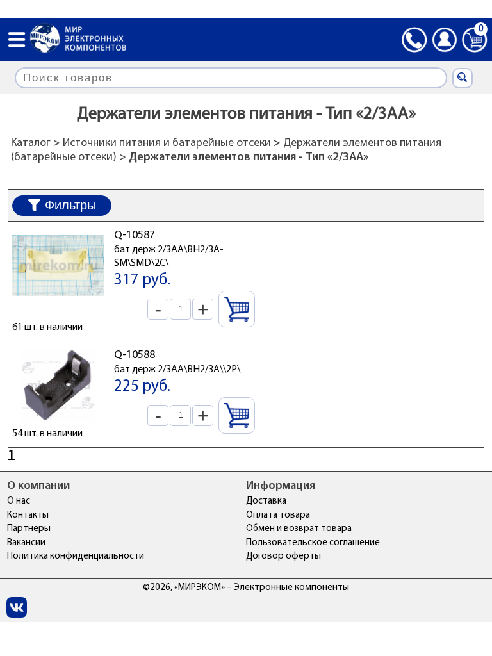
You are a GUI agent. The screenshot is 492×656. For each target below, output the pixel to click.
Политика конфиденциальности (75, 556)
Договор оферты (283, 556)
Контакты (28, 515)
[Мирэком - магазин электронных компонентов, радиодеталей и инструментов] (78, 39)
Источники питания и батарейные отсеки (167, 143)
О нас (18, 501)
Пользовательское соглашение (313, 543)
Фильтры (70, 205)
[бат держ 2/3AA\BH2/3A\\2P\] (58, 419)
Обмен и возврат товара (299, 529)
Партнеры (29, 529)
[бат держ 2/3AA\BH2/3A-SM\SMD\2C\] (58, 300)
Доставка (266, 501)
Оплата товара (278, 515)
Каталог (31, 143)
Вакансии (26, 543)
